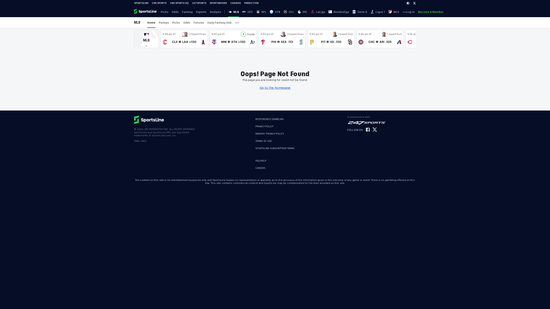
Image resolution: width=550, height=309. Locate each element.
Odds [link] (175, 12)
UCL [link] (291, 12)
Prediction (251, 3)
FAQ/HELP (260, 160)
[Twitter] (414, 3)
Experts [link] (201, 12)
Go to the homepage (275, 88)
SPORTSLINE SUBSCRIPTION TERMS (275, 148)
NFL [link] (263, 12)
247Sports (199, 3)
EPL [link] (305, 12)
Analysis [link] (215, 12)
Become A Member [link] (430, 12)
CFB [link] (277, 12)
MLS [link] (396, 12)
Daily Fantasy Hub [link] (219, 22)
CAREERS (260, 168)
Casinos (235, 3)
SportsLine (141, 3)
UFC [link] (250, 12)
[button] (146, 39)
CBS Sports (159, 3)
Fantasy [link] (187, 12)
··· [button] (404, 11)
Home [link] (151, 22)
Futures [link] (199, 22)
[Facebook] (407, 3)
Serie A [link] (362, 12)
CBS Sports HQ (179, 3)
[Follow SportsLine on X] (374, 130)
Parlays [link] (164, 22)
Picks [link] (164, 12)
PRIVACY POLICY (264, 126)
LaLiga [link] (320, 12)
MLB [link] (236, 12)
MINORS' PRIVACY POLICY (269, 133)
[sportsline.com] (145, 12)
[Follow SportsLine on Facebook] (367, 130)
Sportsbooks (218, 3)
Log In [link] (410, 12)
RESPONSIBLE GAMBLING (269, 119)
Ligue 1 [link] (380, 12)
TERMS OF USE (263, 141)
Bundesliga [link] (341, 12)
